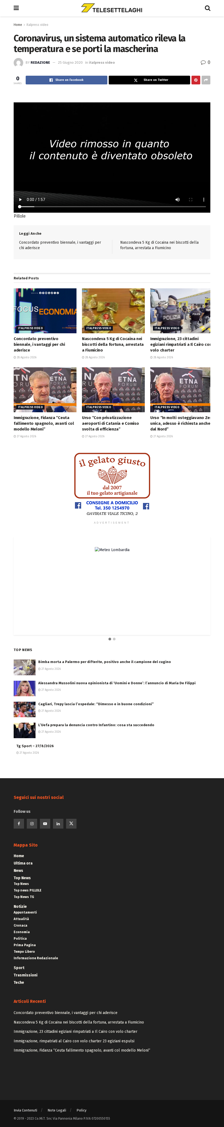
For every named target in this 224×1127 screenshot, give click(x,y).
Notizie (20, 906)
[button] (110, 639)
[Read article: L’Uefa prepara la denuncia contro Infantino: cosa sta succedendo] (25, 730)
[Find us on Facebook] (19, 824)
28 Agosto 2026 (26, 357)
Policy (81, 1110)
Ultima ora (23, 863)
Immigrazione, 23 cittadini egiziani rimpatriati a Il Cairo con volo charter (181, 344)
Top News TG (24, 897)
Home (18, 25)
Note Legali (57, 1110)
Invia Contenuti (25, 1110)
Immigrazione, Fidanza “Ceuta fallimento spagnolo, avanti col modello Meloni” (44, 423)
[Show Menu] (16, 8)
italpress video (37, 25)
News (18, 870)
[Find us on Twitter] (71, 824)
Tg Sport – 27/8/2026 (35, 746)
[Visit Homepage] (111, 8)
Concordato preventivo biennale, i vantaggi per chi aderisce (39, 344)
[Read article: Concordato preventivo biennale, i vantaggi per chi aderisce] (45, 310)
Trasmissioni (25, 975)
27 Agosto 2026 (26, 436)
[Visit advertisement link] (112, 484)
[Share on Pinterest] (195, 80)
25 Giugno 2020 (70, 62)
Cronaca (20, 925)
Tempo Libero (24, 952)
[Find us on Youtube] (45, 824)
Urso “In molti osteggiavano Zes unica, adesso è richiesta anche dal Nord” (181, 423)
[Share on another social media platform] (206, 80)
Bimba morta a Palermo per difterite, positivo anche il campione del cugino (104, 662)
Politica (20, 938)
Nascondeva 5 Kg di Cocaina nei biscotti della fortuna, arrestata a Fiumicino (113, 344)
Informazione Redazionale (36, 958)
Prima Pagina (25, 945)
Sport (19, 968)
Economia (22, 932)
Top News (22, 878)
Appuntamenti (25, 912)
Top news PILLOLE (28, 890)
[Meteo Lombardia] (112, 549)
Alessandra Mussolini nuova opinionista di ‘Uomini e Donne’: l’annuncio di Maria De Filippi (117, 683)
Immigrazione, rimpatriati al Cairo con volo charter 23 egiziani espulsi (74, 1041)
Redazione (40, 62)
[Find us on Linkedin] (58, 824)
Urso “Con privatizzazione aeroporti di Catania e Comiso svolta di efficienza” (110, 423)
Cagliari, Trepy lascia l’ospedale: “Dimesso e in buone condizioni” (96, 704)
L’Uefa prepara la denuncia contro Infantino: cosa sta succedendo (96, 725)
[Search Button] (207, 8)
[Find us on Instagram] (32, 824)
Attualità (21, 919)
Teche (19, 982)
